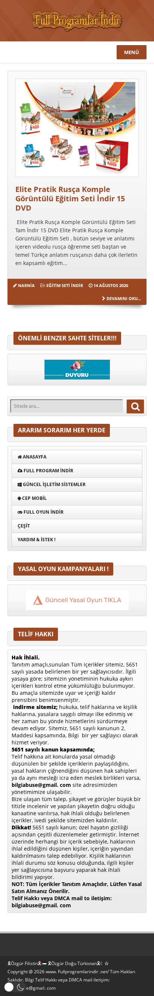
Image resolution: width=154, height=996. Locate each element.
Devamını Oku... (124, 298)
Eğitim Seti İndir (64, 285)
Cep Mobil (34, 498)
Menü (131, 52)
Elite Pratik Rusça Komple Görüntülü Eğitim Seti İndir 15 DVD (70, 198)
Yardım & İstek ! (36, 539)
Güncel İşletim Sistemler (54, 484)
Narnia (26, 285)
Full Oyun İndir (43, 512)
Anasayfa (34, 457)
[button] (15, 987)
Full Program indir (47, 470)
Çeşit (24, 526)
